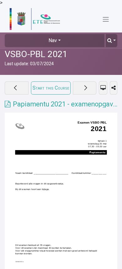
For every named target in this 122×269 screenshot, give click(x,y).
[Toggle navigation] (105, 19)
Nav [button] (52, 40)
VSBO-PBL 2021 (36, 54)
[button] (111, 40)
